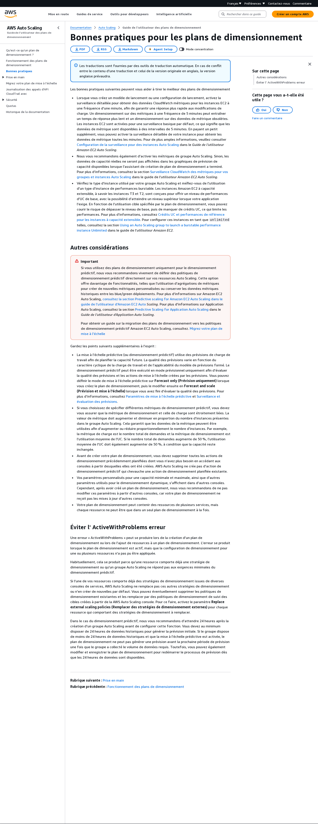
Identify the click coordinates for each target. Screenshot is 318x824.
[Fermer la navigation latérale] (58, 27)
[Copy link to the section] (66, 247)
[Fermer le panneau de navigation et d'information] (310, 64)
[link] (161, 27)
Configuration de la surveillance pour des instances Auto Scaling (128, 144)
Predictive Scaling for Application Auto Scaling (172, 309)
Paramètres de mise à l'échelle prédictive (158, 396)
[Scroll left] (45, 14)
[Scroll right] (195, 14)
